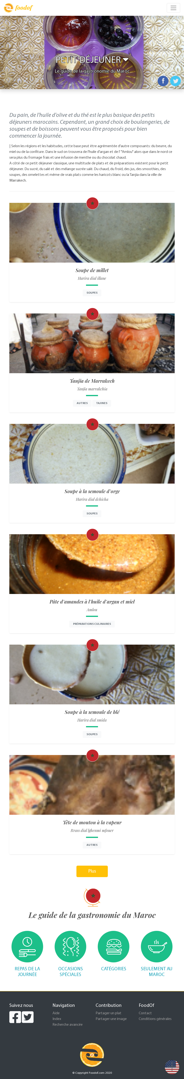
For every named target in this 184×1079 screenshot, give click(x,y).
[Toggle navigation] (173, 8)
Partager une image (111, 1019)
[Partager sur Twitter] (175, 81)
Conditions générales (155, 1019)
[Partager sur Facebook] (163, 81)
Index (56, 1019)
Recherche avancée (67, 1025)
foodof (23, 7)
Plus (92, 871)
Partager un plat (108, 1013)
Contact (145, 1013)
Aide (56, 1013)
